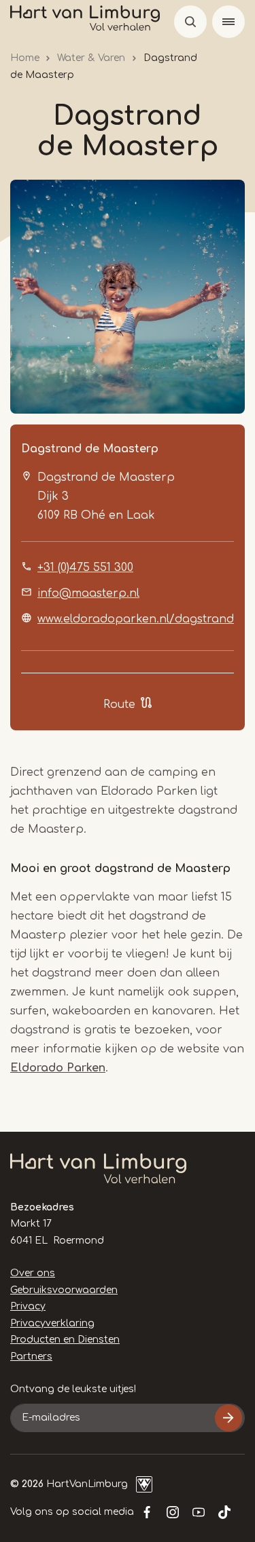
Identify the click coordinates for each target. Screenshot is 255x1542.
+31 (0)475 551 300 (85, 567)
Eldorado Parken (57, 1068)
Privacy (28, 1306)
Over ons (32, 1273)
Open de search (190, 21)
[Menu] (228, 21)
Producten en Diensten (65, 1340)
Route (119, 704)
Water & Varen (91, 58)
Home (24, 58)
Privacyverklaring (52, 1323)
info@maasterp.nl (88, 593)
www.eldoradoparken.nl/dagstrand (135, 619)
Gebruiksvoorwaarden (64, 1290)
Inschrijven (228, 1417)
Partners (31, 1356)
